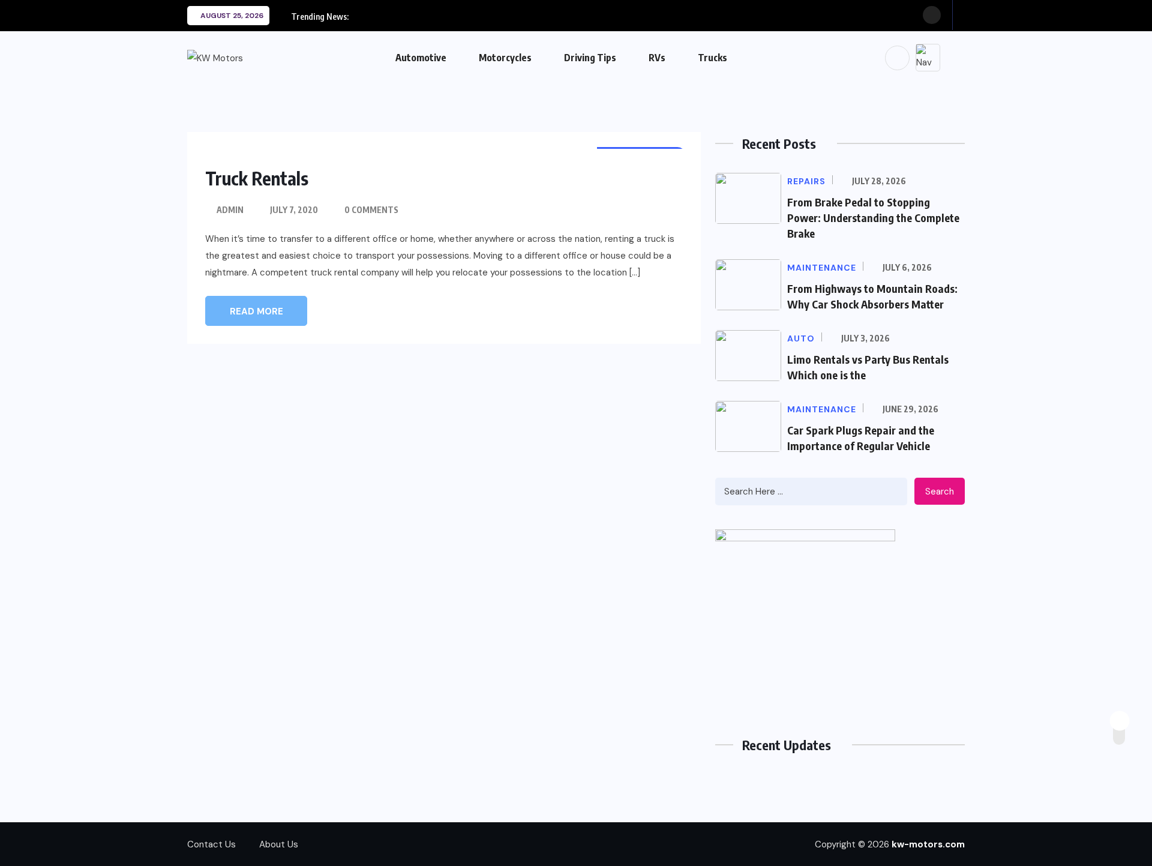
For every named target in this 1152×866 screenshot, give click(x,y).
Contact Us (211, 844)
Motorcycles (505, 58)
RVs (657, 58)
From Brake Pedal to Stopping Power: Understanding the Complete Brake (873, 217)
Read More (256, 311)
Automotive (420, 58)
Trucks (712, 58)
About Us (278, 844)
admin (230, 210)
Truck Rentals (256, 178)
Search (939, 492)
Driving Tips (590, 58)
